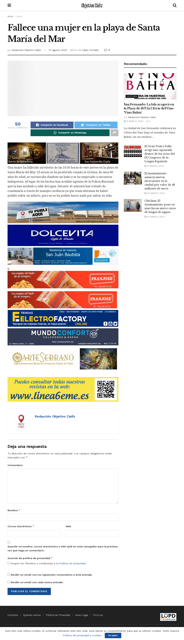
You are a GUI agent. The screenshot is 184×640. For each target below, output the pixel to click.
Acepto (113, 635)
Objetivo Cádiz (91, 5)
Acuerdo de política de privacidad (30, 558)
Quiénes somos (32, 615)
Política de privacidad (72, 563)
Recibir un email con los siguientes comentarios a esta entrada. (51, 574)
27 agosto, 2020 (58, 50)
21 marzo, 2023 (134, 121)
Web (68, 526)
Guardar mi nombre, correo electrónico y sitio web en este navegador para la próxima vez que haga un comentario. (63, 548)
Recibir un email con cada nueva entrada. (37, 582)
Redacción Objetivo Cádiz (26, 50)
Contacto (13, 615)
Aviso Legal (81, 615)
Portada (93, 50)
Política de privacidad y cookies (82, 635)
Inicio (10, 16)
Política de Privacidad (58, 615)
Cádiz (19, 16)
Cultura (132, 96)
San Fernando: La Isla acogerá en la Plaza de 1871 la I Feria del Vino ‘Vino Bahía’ (149, 108)
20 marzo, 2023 (155, 193)
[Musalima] (62, 358)
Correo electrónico (21, 526)
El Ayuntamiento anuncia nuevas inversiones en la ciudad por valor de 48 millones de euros (159, 181)
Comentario (15, 465)
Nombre (14, 510)
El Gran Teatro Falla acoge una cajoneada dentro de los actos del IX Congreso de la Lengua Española (159, 154)
